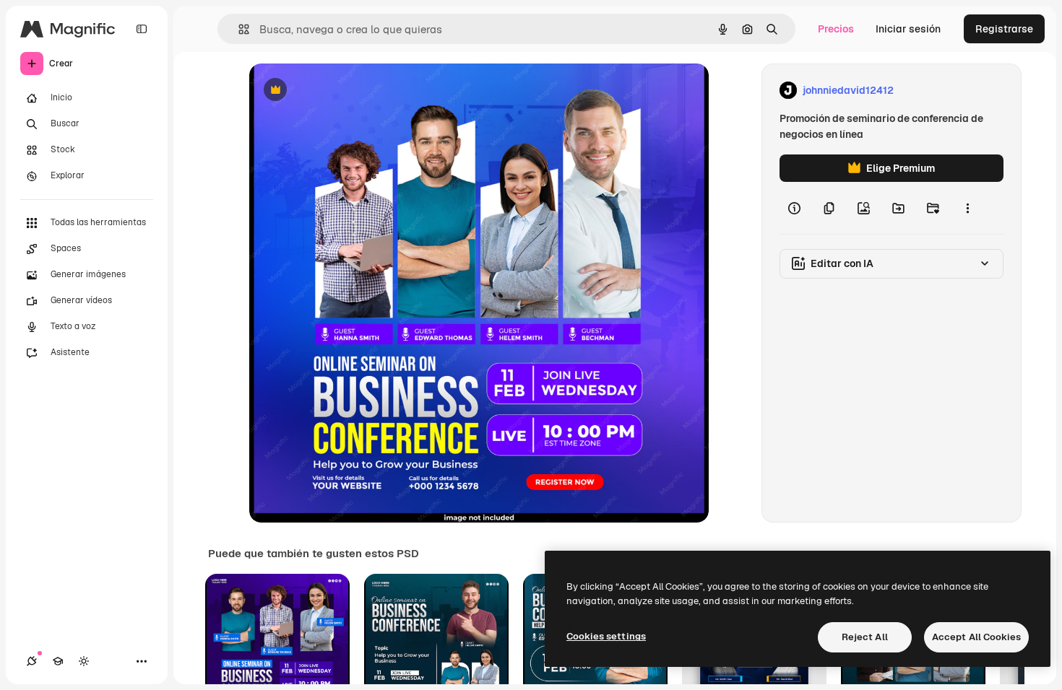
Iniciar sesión (908, 28)
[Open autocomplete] (238, 29)
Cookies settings (606, 636)
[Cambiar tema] (83, 661)
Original (341, 90)
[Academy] (57, 661)
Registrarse (1004, 28)
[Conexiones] (31, 661)
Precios (836, 28)
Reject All (865, 637)
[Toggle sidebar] (141, 28)
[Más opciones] (967, 207)
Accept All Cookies (976, 637)
